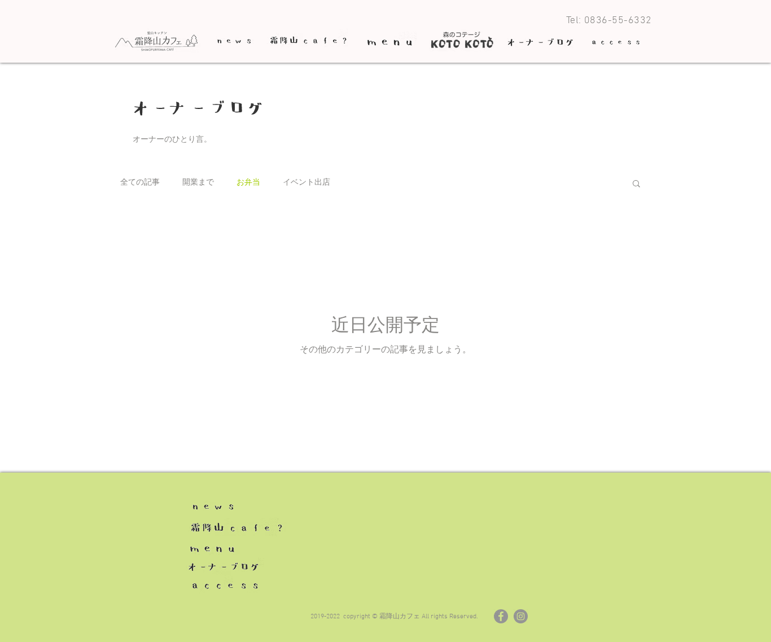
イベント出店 (306, 182)
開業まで (198, 182)
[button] (636, 184)
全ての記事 (140, 182)
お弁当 (248, 182)
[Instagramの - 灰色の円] (521, 616)
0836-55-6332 (618, 21)
